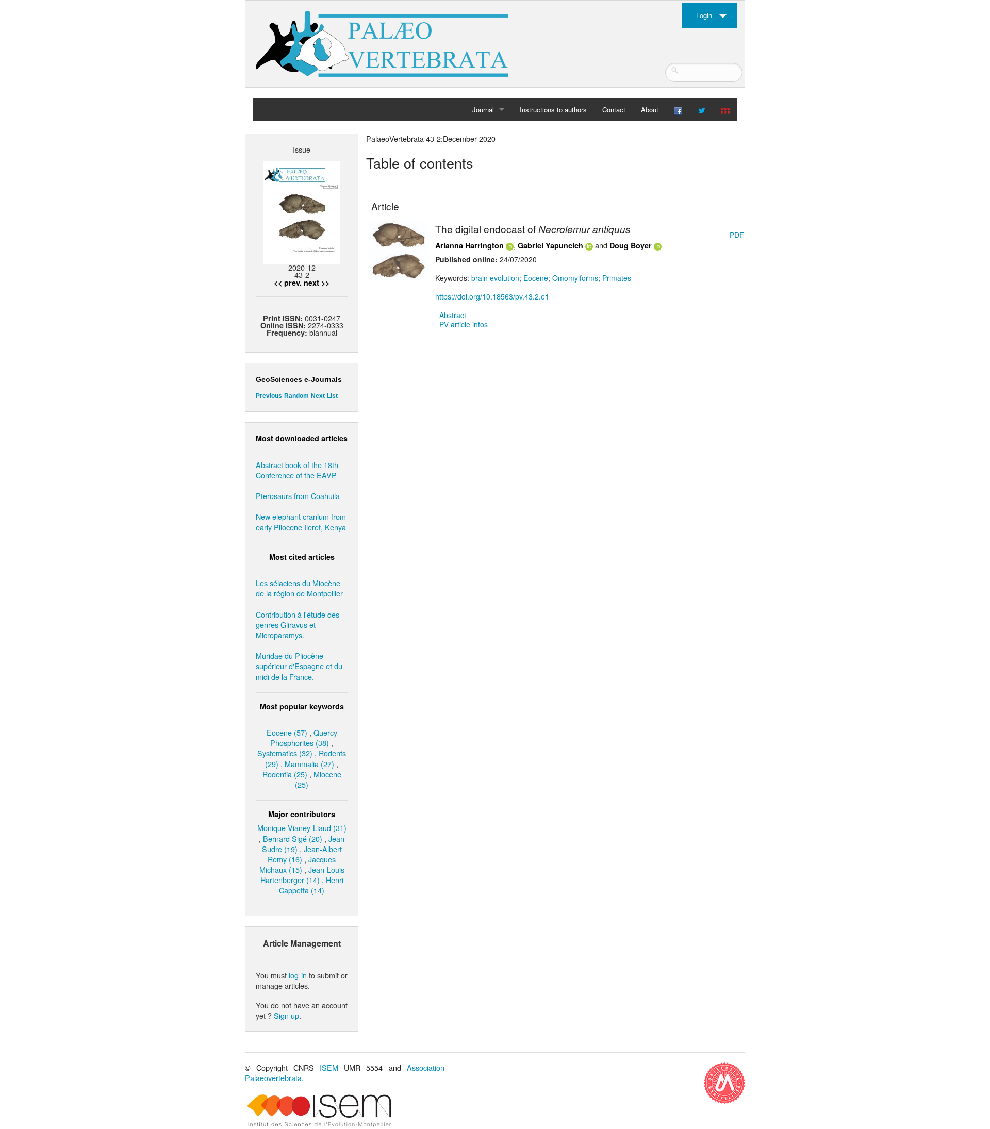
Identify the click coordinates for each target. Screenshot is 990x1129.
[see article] (399, 249)
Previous (269, 396)
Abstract (452, 315)
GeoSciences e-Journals (299, 379)
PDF (737, 234)
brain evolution (495, 278)
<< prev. (288, 282)
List (332, 396)
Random (296, 396)
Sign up (286, 1015)
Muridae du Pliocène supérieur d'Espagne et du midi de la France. (299, 666)
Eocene (535, 278)
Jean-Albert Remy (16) (305, 854)
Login (704, 15)
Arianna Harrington (469, 245)
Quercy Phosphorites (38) (303, 737)
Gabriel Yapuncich (550, 245)
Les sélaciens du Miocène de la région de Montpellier (299, 588)
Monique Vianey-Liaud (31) (301, 827)
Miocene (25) (318, 779)
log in (297, 975)
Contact (613, 109)
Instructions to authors (553, 109)
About (649, 109)
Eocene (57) (287, 732)
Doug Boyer (630, 245)
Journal (483, 109)
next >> (316, 282)
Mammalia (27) (309, 763)
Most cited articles (302, 557)
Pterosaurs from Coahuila (298, 495)
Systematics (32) (284, 753)
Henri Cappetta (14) (311, 884)
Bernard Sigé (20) (292, 838)
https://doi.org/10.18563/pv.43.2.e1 (492, 296)
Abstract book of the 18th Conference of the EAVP (297, 469)
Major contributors (301, 814)
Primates (616, 278)
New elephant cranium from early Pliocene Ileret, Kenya (301, 521)
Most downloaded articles (302, 438)
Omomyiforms (575, 278)
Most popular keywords (302, 706)
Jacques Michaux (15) (297, 864)
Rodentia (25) (284, 774)
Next (318, 396)
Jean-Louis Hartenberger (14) (302, 874)
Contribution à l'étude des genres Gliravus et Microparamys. (297, 624)
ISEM (329, 1067)
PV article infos (463, 324)
